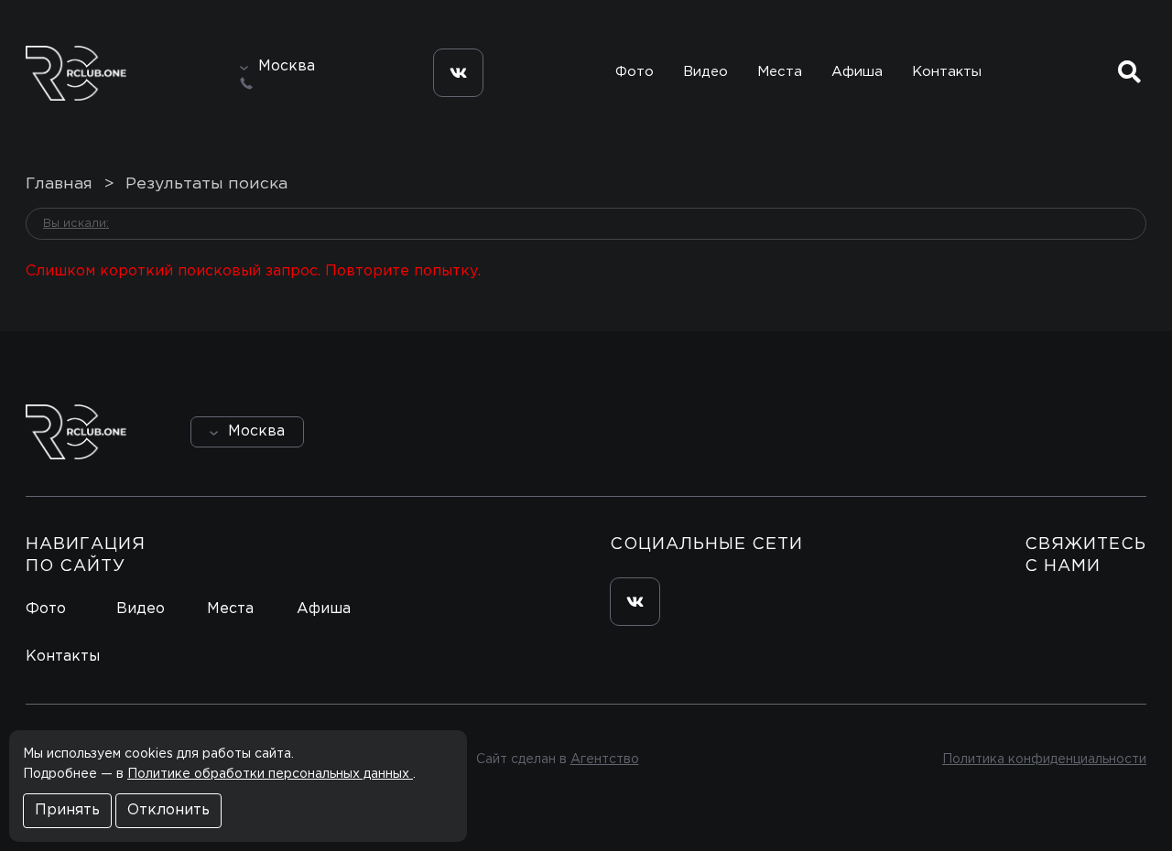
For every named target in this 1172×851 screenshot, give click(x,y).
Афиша (857, 72)
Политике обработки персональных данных (270, 774)
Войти (1094, 431)
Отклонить (168, 810)
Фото (634, 72)
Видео (705, 72)
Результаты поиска (206, 184)
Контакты (947, 72)
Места (779, 72)
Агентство (604, 759)
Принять (67, 810)
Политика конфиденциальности (1044, 759)
